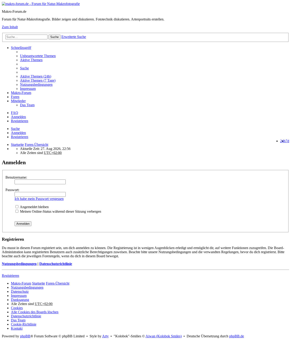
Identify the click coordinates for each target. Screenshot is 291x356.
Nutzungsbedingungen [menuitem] (36, 84)
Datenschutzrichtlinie (55, 264)
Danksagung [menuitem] (20, 300)
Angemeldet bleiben (34, 207)
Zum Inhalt (10, 27)
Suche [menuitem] (24, 68)
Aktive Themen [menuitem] (31, 60)
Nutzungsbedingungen (19, 264)
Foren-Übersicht (57, 283)
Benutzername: (16, 177)
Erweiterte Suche (73, 37)
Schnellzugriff (21, 48)
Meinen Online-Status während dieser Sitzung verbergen (60, 211)
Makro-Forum (21, 93)
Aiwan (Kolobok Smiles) (164, 336)
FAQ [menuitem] (14, 113)
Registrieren (19, 137)
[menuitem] (154, 76)
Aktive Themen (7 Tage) (37, 80)
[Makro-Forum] (41, 4)
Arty (105, 336)
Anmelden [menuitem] (18, 117)
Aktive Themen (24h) (35, 76)
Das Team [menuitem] (27, 105)
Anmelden (18, 133)
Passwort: (12, 190)
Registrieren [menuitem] (19, 121)
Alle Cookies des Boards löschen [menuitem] (34, 312)
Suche (54, 37)
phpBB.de (236, 336)
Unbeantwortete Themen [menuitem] (38, 56)
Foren (15, 97)
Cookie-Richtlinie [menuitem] (23, 324)
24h (283, 141)
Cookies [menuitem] (17, 308)
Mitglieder (18, 101)
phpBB (25, 336)
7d (287, 141)
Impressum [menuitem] (28, 89)
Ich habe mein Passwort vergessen (39, 199)
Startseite (17, 144)
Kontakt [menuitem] (17, 328)
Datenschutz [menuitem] (20, 291)
